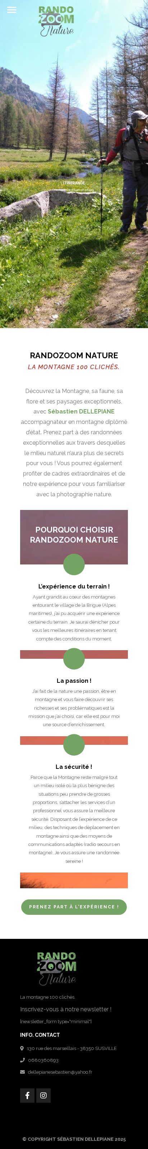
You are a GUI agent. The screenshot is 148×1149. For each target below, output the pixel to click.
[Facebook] (27, 1095)
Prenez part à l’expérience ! (74, 906)
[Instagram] (43, 1095)
